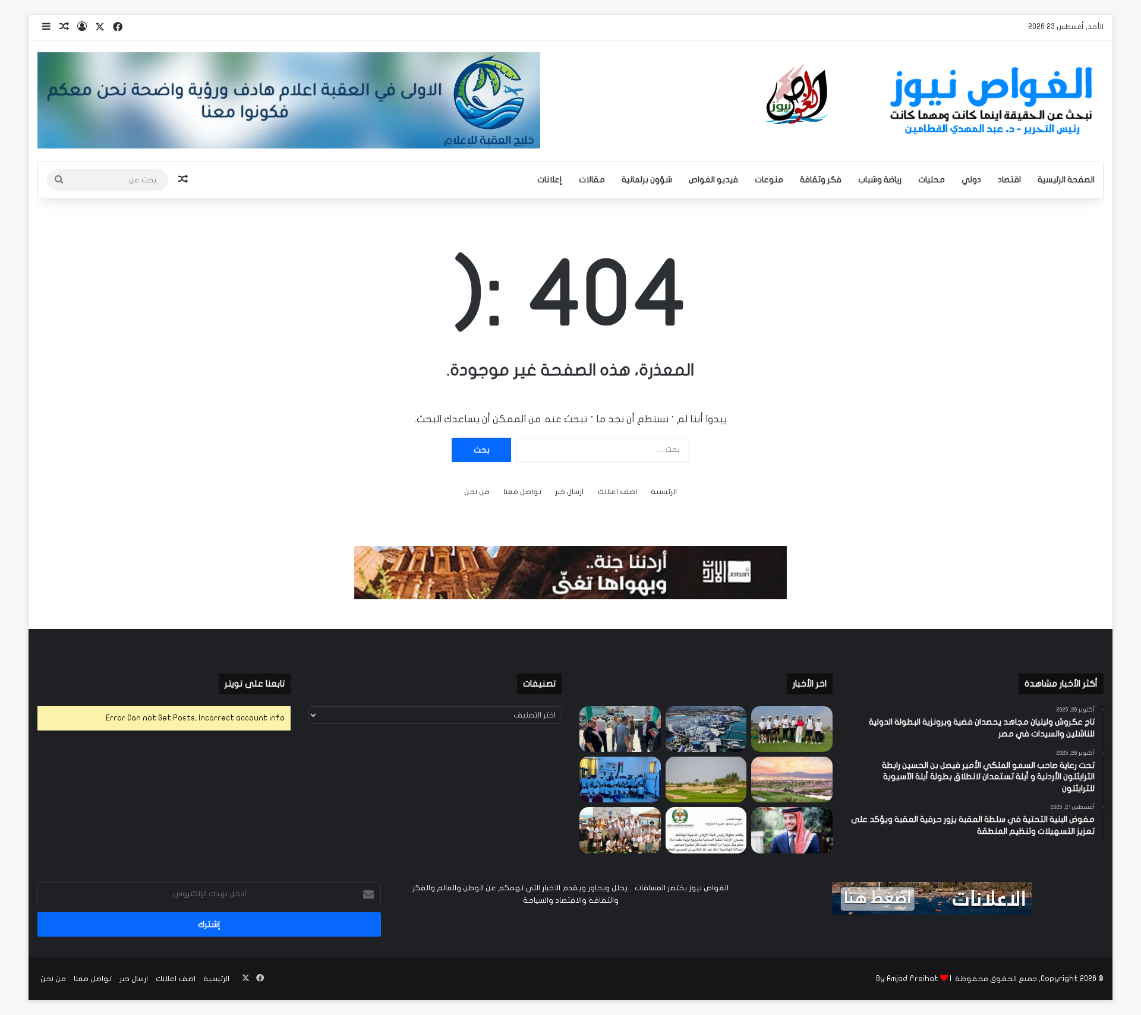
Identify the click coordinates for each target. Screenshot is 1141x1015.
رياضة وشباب (880, 179)
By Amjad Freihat (907, 979)
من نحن (477, 492)
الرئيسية (664, 492)
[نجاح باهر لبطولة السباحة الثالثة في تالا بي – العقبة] (620, 830)
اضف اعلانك (617, 492)
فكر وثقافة (820, 179)
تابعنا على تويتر (255, 683)
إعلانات (549, 179)
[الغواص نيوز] (932, 101)
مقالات (592, 179)
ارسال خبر (569, 492)
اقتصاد (1009, 179)
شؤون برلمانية (647, 179)
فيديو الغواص (713, 179)
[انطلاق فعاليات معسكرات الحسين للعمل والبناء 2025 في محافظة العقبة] (620, 779)
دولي (971, 179)
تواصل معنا (522, 492)
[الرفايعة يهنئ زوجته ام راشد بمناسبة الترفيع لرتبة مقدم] (706, 830)
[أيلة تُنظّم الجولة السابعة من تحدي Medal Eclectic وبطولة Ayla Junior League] (706, 779)
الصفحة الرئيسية (1066, 179)
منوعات (769, 179)
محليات (931, 179)
